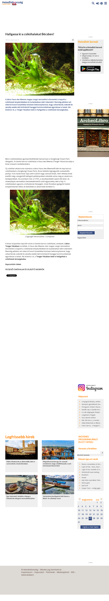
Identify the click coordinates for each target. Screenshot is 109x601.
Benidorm (85, 475)
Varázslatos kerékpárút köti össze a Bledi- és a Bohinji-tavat (56, 497)
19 (86, 514)
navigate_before (79, 499)
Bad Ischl (85, 485)
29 (98, 518)
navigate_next (102, 452)
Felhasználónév (82, 220)
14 (94, 510)
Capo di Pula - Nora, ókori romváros (94, 467)
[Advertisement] (40, 134)
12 (86, 510)
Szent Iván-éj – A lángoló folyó (92, 426)
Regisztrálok (81, 238)
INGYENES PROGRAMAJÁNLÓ (88, 438)
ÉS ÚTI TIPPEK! (85, 442)
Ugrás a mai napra (90, 527)
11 (83, 510)
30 (101, 518)
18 (83, 514)
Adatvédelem (27, 575)
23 (101, 514)
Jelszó (79, 225)
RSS (72, 572)
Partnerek (50, 572)
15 (98, 510)
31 (79, 522)
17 (79, 514)
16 (101, 510)
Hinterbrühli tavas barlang (90, 472)
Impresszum (26, 572)
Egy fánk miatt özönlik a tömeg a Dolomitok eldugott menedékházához (20, 497)
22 (98, 514)
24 (79, 518)
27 (90, 518)
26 (86, 518)
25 (83, 518)
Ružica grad (86, 483)
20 (90, 514)
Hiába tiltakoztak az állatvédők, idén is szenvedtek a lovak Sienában (20, 463)
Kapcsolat (39, 572)
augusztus (87, 499)
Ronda (84, 477)
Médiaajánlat (63, 572)
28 (94, 518)
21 (94, 514)
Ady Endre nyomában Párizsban (92, 480)
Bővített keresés (83, 455)
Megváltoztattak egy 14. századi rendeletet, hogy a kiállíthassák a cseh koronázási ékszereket (57, 464)
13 (90, 510)
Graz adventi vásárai (89, 418)
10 (79, 510)
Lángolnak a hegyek (88, 415)
